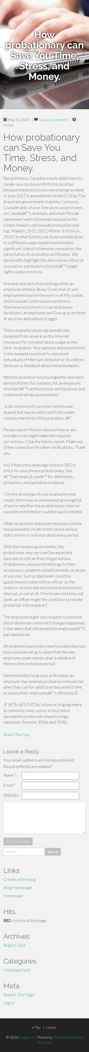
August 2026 (14, 945)
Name (9, 775)
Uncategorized (16, 969)
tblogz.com (27, 1037)
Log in (8, 1002)
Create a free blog (19, 879)
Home (8, 125)
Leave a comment (53, 119)
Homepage (13, 895)
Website (11, 795)
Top (37, 1027)
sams (39, 406)
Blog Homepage (17, 887)
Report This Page (16, 734)
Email (9, 785)
